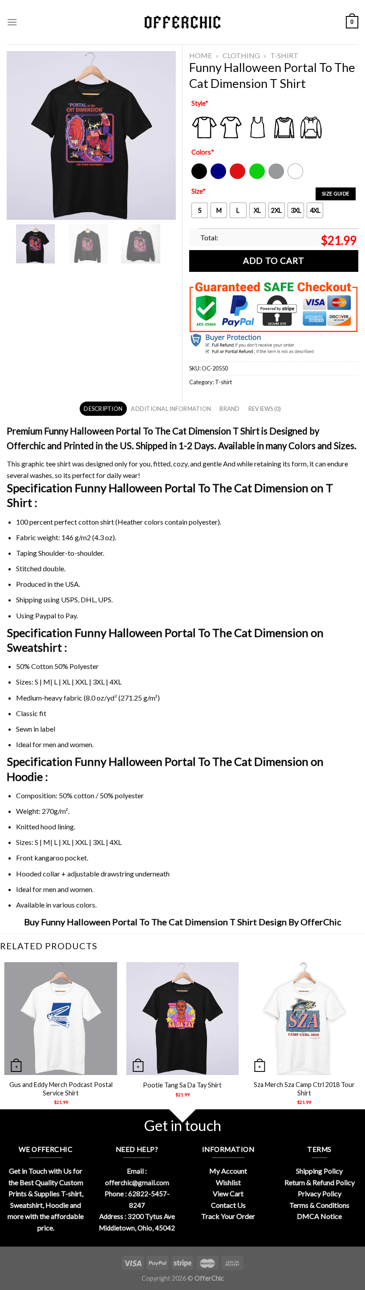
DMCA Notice (319, 1216)
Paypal (45, 615)
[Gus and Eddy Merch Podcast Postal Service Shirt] (61, 1018)
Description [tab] (103, 408)
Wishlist (228, 1182)
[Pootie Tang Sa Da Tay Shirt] (182, 1018)
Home (200, 55)
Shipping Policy (319, 1171)
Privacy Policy (319, 1193)
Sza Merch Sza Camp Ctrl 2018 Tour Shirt (304, 1089)
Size (198, 191)
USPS (69, 599)
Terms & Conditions (319, 1205)
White (296, 177)
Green (258, 177)
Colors (202, 152)
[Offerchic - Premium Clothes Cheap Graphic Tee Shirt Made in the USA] (182, 22)
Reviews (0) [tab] (264, 408)
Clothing (241, 55)
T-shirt (284, 55)
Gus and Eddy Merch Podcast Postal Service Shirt (61, 1089)
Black (198, 177)
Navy (217, 177)
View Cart (228, 1193)
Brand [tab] (229, 408)
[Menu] (12, 22)
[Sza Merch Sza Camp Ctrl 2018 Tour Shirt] (304, 1018)
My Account (228, 1171)
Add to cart (273, 260)
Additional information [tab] (171, 408)
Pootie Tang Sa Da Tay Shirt (182, 1085)
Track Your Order (228, 1216)
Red (235, 177)
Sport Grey (276, 177)
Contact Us (228, 1205)
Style (199, 103)
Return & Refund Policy (319, 1182)
